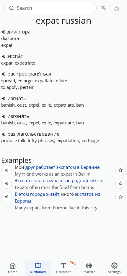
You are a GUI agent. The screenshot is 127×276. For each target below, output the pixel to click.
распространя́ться (29, 73)
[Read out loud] (3, 32)
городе (37, 194)
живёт (52, 194)
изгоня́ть (18, 116)
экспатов (84, 194)
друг (30, 167)
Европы (23, 201)
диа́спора (18, 31)
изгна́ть (16, 98)
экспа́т (15, 55)
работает (45, 167)
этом (24, 194)
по (68, 180)
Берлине (90, 167)
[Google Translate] (104, 8)
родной (80, 180)
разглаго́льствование (33, 133)
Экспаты (23, 180)
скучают (55, 180)
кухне (95, 180)
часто (39, 180)
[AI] (117, 8)
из (97, 194)
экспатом (66, 167)
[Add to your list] (120, 170)
